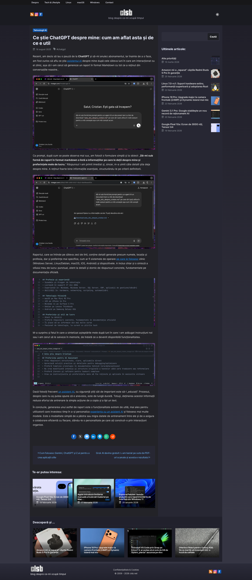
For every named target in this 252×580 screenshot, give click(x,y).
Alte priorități (169, 58)
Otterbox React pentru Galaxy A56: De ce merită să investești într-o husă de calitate (196, 550)
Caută (213, 36)
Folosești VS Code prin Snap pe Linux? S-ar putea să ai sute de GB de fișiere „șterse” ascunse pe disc (149, 550)
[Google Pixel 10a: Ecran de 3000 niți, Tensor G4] (215, 127)
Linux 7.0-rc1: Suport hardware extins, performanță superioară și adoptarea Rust (185, 85)
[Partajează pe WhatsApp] (106, 436)
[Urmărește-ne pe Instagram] (36, 14)
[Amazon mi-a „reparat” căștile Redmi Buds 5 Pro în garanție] (215, 73)
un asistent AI (66, 391)
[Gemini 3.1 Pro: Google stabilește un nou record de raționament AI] (215, 114)
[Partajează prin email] (86, 436)
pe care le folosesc (127, 259)
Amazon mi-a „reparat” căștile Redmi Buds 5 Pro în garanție (185, 71)
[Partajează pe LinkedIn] (93, 436)
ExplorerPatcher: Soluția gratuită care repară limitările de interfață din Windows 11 (135, 497)
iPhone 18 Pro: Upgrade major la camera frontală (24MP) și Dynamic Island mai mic (185, 98)
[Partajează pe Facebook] (73, 436)
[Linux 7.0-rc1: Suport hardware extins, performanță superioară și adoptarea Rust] (215, 86)
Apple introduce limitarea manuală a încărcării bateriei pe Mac (93, 497)
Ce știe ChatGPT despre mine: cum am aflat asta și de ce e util (93, 40)
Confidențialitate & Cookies (126, 569)
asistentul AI (74, 60)
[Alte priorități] (215, 60)
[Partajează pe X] (80, 436)
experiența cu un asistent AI (106, 411)
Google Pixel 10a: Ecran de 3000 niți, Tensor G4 (52, 498)
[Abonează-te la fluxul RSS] (32, 14)
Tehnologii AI (40, 30)
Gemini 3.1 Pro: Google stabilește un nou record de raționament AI (184, 112)
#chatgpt (61, 49)
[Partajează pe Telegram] (99, 436)
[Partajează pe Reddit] (112, 436)
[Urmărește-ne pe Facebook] (41, 14)
